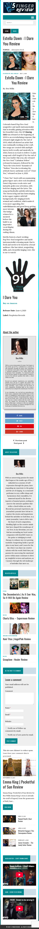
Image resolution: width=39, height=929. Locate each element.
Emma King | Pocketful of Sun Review (19, 784)
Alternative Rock (17, 50)
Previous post (21, 440)
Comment (9, 691)
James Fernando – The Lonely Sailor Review (25, 843)
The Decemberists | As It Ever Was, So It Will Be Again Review (19, 596)
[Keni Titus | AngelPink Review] (19, 632)
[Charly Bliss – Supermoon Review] (19, 612)
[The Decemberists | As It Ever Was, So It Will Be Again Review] (19, 588)
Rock (5, 615)
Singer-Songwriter (10, 636)
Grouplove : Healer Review (15, 659)
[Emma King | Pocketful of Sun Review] (19, 774)
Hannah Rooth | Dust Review (25, 820)
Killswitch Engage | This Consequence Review (26, 832)
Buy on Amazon (10, 303)
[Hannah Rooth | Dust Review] (9, 821)
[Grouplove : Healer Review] (19, 653)
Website (8, 721)
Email (7, 714)
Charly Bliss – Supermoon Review (19, 618)
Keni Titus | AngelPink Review (17, 639)
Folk (4, 591)
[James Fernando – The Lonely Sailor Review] (9, 845)
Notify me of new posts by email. (20, 735)
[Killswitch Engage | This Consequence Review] (9, 833)
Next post (18, 443)
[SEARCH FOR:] (19, 22)
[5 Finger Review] (19, 7)
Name (7, 708)
